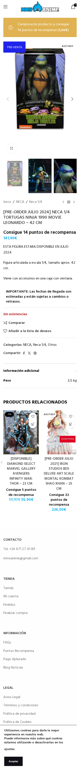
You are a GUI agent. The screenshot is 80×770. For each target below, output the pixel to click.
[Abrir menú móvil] (5, 6)
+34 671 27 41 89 (22, 549)
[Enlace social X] (29, 353)
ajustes (9, 749)
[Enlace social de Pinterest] (35, 353)
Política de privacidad (19, 714)
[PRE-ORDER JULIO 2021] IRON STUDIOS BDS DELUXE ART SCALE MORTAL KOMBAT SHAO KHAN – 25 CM (59, 473)
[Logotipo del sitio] (40, 7)
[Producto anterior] (63, 202)
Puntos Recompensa (18, 651)
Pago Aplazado (14, 659)
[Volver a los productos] (68, 202)
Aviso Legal (11, 697)
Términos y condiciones (20, 705)
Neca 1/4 (35, 202)
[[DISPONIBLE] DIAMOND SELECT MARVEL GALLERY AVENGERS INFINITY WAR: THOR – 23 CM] (21, 432)
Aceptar (13, 761)
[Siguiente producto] (74, 202)
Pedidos (9, 605)
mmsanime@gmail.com (20, 558)
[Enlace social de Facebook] (23, 353)
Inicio (7, 202)
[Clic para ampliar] (12, 148)
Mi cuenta (10, 596)
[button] (7, 99)
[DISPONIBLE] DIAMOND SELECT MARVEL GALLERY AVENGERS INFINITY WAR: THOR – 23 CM (21, 471)
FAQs (7, 642)
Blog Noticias (13, 668)
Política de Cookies (17, 722)
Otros (52, 345)
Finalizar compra (15, 613)
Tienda (8, 588)
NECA (20, 202)
